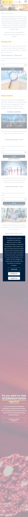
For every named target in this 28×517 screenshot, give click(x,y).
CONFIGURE (14, 269)
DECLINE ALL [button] (14, 273)
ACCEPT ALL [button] (14, 278)
